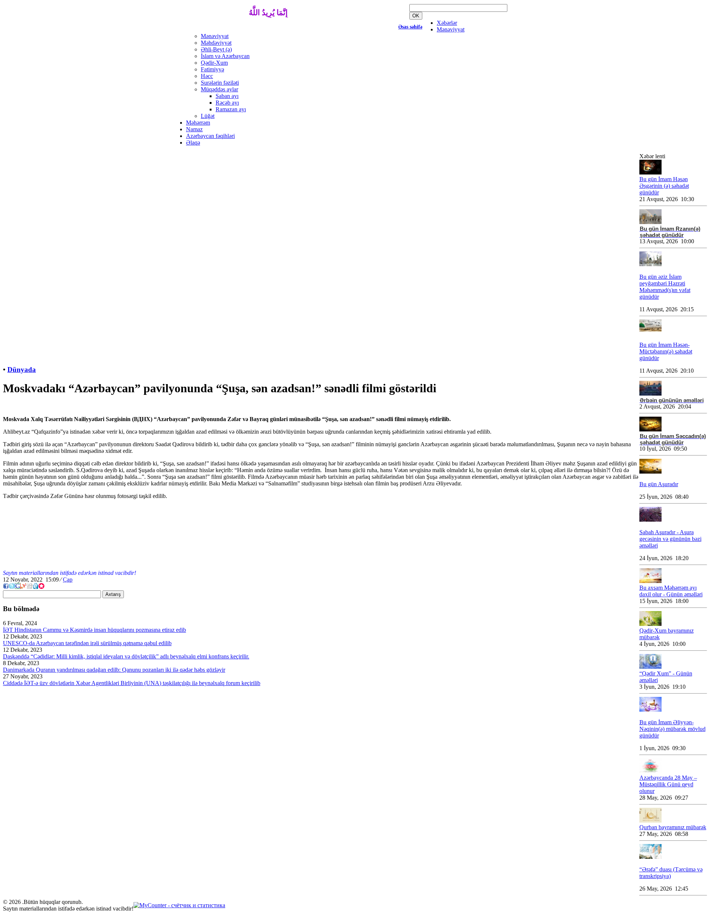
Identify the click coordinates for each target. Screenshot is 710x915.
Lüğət (207, 116)
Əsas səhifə (410, 27)
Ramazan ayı (231, 109)
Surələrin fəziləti (220, 82)
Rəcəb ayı (227, 102)
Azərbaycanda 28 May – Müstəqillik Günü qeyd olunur (668, 784)
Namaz (194, 129)
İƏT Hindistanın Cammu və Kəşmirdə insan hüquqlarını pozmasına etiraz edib (94, 630)
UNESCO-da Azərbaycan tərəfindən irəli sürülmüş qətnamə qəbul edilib (87, 643)
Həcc (207, 76)
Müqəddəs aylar (219, 89)
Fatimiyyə (212, 69)
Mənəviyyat (450, 29)
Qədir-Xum (214, 63)
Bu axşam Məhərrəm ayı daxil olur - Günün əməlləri (671, 590)
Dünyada (21, 369)
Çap (67, 579)
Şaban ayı (227, 96)
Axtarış (113, 594)
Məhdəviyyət (216, 43)
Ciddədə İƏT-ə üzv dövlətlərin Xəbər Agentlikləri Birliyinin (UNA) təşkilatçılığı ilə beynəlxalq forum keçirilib (131, 683)
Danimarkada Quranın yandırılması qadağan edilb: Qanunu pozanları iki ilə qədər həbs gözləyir (114, 670)
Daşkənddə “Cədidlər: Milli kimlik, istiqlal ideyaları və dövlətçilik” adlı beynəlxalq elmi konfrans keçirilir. (126, 656)
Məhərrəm (198, 122)
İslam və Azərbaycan (225, 56)
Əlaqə (193, 142)
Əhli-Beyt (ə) (216, 49)
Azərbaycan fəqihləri (210, 136)
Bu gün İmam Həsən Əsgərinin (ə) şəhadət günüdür (664, 186)
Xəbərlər (447, 23)
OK (415, 15)
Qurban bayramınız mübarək (672, 827)
